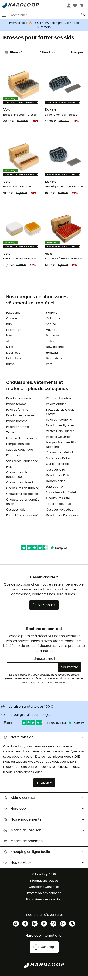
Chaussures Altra (58, 498)
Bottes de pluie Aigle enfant (60, 412)
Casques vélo (15, 509)
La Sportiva (13, 330)
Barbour (11, 364)
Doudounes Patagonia (62, 515)
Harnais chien (55, 481)
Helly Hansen (15, 358)
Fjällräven (52, 312)
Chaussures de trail (19, 482)
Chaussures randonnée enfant (22, 501)
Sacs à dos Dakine (59, 458)
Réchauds (13, 455)
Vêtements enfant (59, 398)
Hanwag (52, 352)
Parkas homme (16, 421)
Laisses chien (55, 486)
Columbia (53, 318)
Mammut (52, 335)
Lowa (9, 335)
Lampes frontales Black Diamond (62, 444)
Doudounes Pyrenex (60, 425)
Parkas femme (16, 404)
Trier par (77, 52)
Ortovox (11, 318)
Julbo (50, 341)
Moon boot (13, 352)
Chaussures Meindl (59, 452)
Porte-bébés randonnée (23, 515)
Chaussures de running (22, 488)
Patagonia (13, 312)
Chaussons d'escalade (22, 494)
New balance (55, 347)
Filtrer (17, 52)
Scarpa (51, 324)
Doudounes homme (20, 415)
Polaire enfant (56, 404)
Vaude (50, 330)
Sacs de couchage (19, 449)
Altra (9, 341)
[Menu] (3, 15)
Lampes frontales (18, 444)
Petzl (49, 364)
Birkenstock (54, 358)
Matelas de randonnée (22, 438)
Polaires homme (17, 427)
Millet (9, 347)
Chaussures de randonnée (16, 474)
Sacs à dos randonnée (22, 461)
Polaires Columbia (58, 437)
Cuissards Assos (57, 464)
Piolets (10, 466)
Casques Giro (55, 469)
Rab (9, 324)
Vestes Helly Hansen (60, 431)
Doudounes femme (20, 398)
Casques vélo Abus (59, 509)
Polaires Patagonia (59, 419)
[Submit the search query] (83, 15)
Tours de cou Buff (58, 504)
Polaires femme (17, 409)
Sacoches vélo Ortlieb (61, 492)
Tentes (11, 432)
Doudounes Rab (57, 475)
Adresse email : (44, 659)
